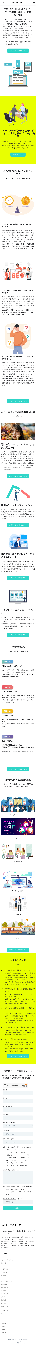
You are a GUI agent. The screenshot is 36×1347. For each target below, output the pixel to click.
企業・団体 (6, 1269)
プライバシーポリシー (7, 1297)
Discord (3, 1326)
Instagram (3, 1323)
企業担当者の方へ (6, 1284)
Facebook (3, 1332)
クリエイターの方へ (6, 1281)
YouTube (3, 1317)
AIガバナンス (4, 1294)
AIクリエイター (7, 1266)
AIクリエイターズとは (7, 1260)
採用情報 (3, 1300)
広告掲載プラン (5, 1287)
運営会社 (3, 1303)
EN (3, 3)
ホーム (3, 1257)
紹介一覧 (3, 1263)
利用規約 (3, 1291)
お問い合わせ (4, 1306)
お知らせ (3, 1275)
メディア (3, 1278)
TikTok (2, 1320)
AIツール (5, 1272)
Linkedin (3, 1329)
